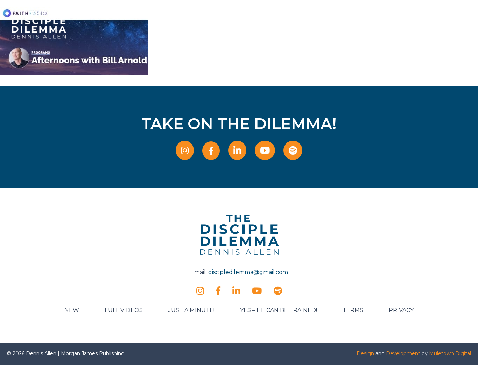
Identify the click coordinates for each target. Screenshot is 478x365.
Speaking (240, 24)
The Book (304, 24)
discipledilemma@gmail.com (248, 272)
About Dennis (202, 24)
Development (403, 353)
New (71, 310)
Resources (338, 24)
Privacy (401, 310)
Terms (353, 310)
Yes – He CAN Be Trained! (278, 310)
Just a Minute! (191, 310)
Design (365, 353)
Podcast (271, 24)
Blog (367, 24)
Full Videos (124, 310)
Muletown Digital (450, 353)
